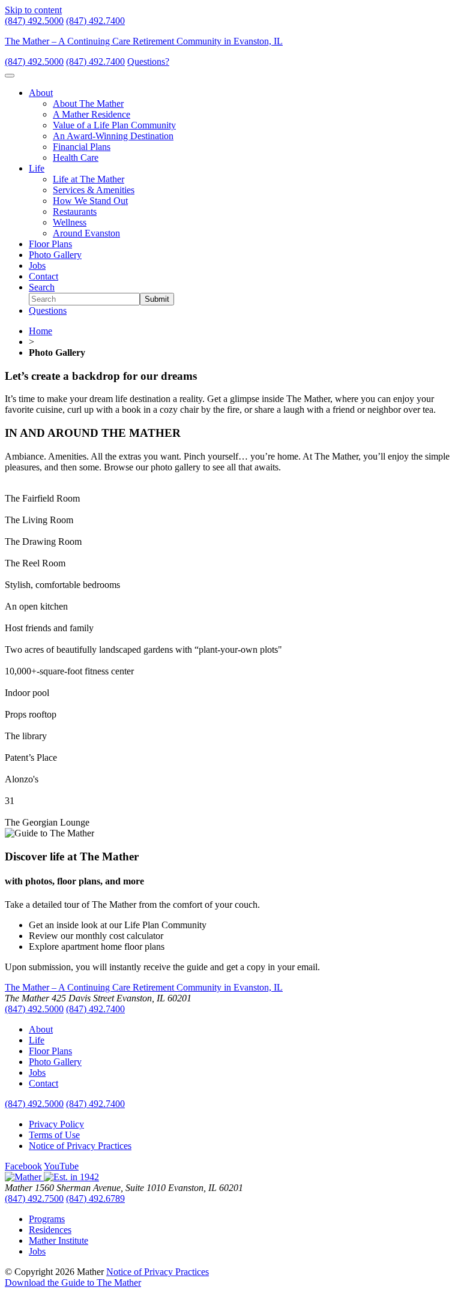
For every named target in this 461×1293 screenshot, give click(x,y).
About (41, 93)
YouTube (61, 1166)
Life (36, 168)
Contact (43, 276)
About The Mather (88, 103)
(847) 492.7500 (34, 1198)
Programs (47, 1219)
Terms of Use (54, 1135)
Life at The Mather (88, 179)
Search (42, 287)
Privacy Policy (56, 1124)
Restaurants (75, 211)
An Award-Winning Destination (113, 136)
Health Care (75, 157)
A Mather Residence (91, 114)
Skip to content (33, 10)
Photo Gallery (55, 255)
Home (40, 331)
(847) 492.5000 (34, 21)
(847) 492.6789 (95, 1198)
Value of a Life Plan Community (114, 125)
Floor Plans (50, 244)
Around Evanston (86, 233)
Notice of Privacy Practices (80, 1146)
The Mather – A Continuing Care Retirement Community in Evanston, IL (144, 41)
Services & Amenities (93, 190)
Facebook (23, 1166)
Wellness (69, 222)
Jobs (37, 265)
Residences (50, 1230)
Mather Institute (58, 1240)
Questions (48, 310)
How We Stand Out (90, 201)
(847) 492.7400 (95, 21)
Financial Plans (81, 147)
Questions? (148, 61)
